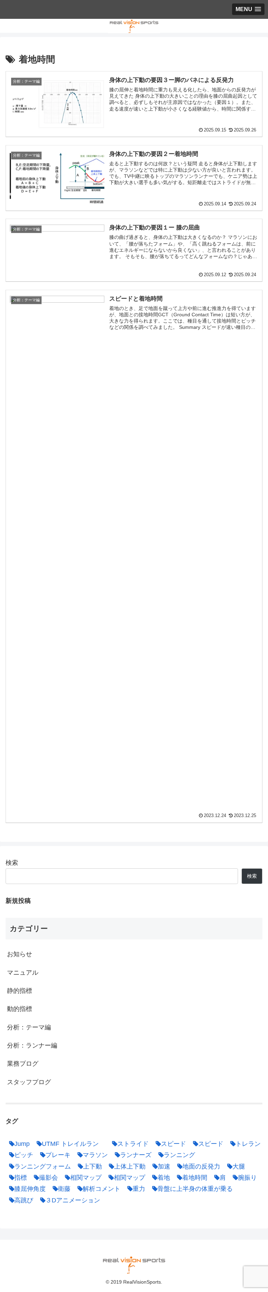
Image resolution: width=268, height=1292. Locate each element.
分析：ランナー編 (32, 1045)
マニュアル (22, 972)
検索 (12, 862)
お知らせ (19, 954)
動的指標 (19, 1008)
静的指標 (19, 990)
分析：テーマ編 (29, 1027)
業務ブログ (22, 1063)
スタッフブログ (29, 1082)
